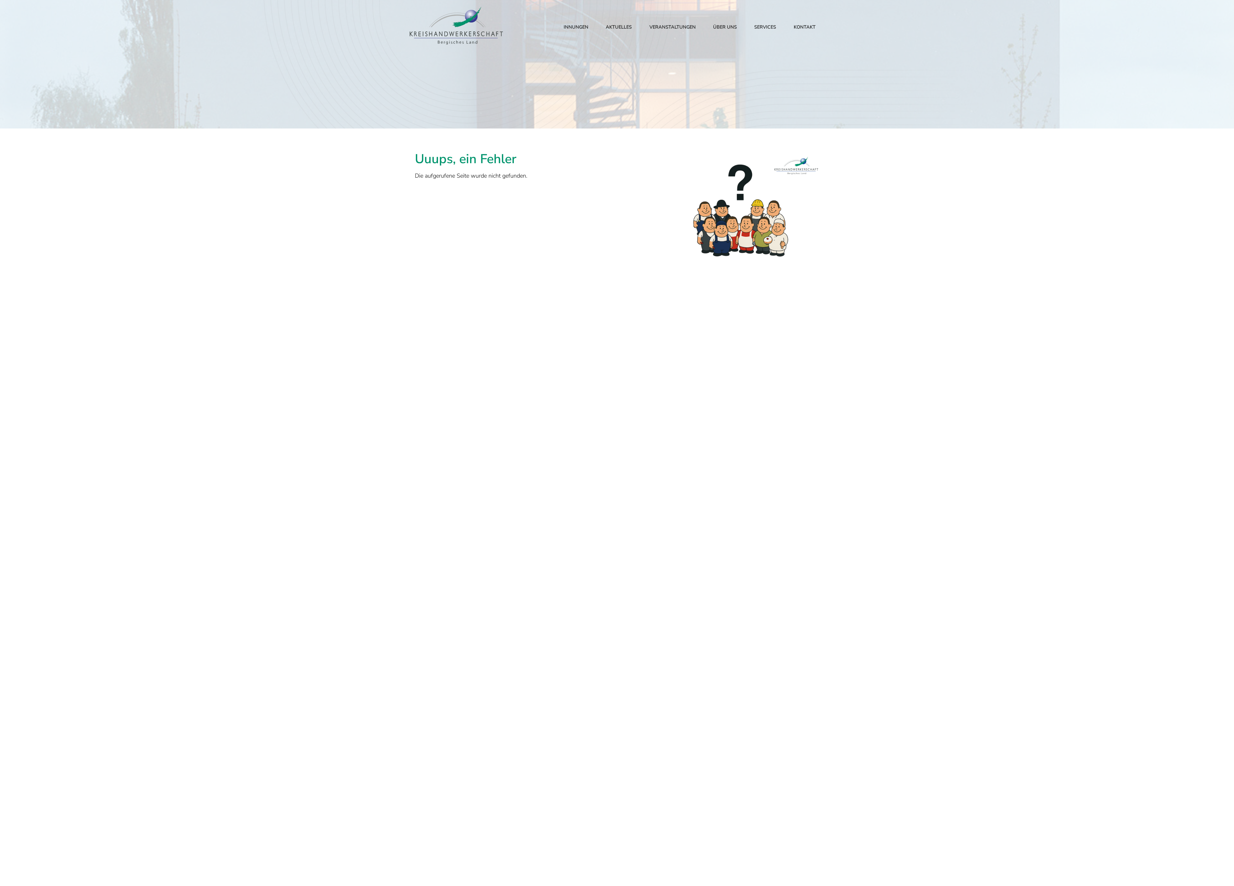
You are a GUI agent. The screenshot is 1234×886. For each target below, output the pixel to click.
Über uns (725, 27)
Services (765, 27)
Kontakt (805, 27)
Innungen (576, 27)
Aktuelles (619, 27)
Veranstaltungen (672, 27)
